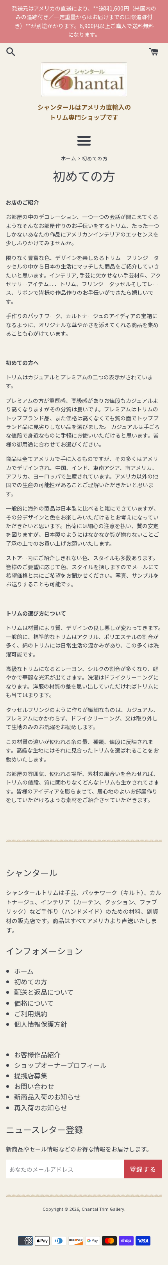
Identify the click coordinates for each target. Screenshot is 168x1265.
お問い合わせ (34, 1086)
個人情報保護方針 (40, 1024)
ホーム (24, 971)
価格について (34, 1003)
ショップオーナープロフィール (60, 1065)
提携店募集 (30, 1075)
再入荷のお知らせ (40, 1107)
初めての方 (30, 981)
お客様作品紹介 (37, 1054)
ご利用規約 (30, 1013)
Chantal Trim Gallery (103, 1209)
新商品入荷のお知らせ (47, 1096)
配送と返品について (43, 992)
